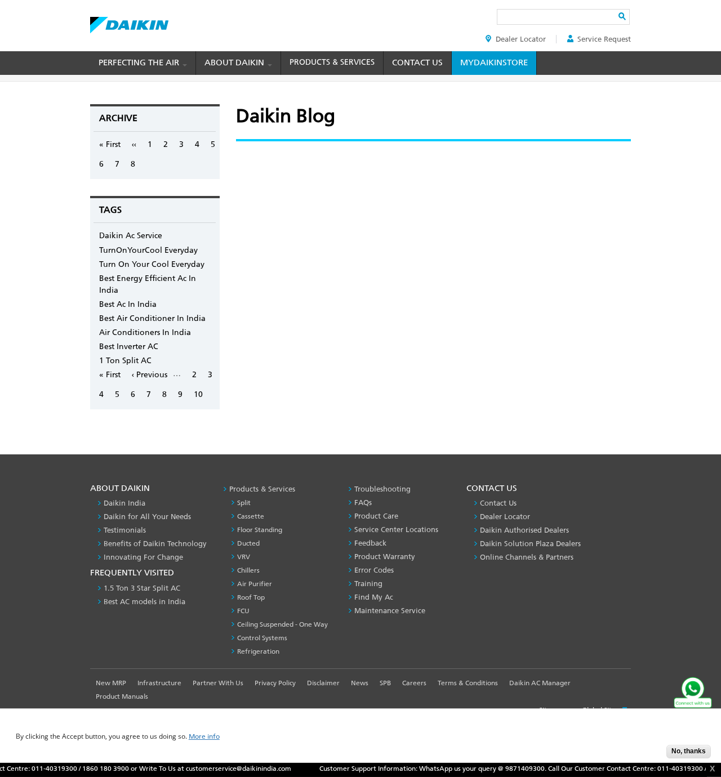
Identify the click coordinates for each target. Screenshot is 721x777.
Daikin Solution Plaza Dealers (530, 543)
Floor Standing (259, 530)
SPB (385, 683)
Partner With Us (218, 683)
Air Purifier (254, 584)
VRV (243, 557)
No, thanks (688, 751)
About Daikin (235, 62)
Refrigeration (258, 651)
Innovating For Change (143, 557)
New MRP (111, 683)
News (359, 683)
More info (204, 736)
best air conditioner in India (152, 318)
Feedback (370, 543)
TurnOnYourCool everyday (148, 250)
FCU (243, 611)
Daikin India (124, 503)
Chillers (248, 570)
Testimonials (125, 530)
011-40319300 (42, 768)
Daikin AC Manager (540, 683)
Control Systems (262, 638)
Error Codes (374, 570)
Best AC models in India (144, 601)
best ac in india (128, 304)
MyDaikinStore (494, 62)
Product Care (376, 516)
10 (198, 394)
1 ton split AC (125, 360)
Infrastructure (159, 683)
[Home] (129, 22)
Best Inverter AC (128, 346)
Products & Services (332, 62)
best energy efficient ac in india (147, 284)
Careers (414, 683)
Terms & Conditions (468, 683)
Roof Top (251, 597)
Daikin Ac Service (130, 235)
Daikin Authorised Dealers (524, 530)
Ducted (248, 543)
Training (368, 583)
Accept (649, 754)
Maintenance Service (389, 610)
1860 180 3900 (93, 768)
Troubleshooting (382, 489)
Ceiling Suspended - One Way (282, 624)
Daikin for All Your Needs (147, 516)
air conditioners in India (145, 332)
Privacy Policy (275, 683)
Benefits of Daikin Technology (155, 543)
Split (244, 503)
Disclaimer (323, 683)
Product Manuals (122, 696)
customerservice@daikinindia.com (226, 768)
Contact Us (417, 62)
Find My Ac (373, 597)
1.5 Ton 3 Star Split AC (142, 588)
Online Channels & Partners (526, 557)
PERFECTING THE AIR (140, 62)
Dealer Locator (521, 39)
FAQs (363, 502)
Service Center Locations (396, 529)
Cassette (250, 516)
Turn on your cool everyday (151, 264)
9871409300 (513, 768)
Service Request (604, 39)
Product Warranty (384, 556)
